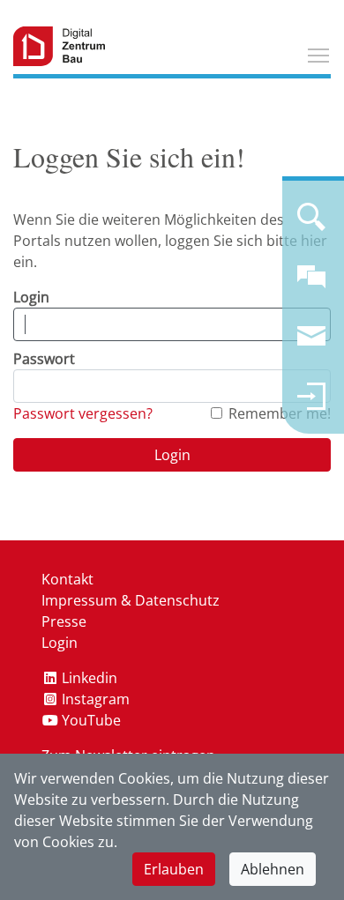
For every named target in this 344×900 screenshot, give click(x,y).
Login (31, 297)
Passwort (44, 358)
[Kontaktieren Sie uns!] (311, 284)
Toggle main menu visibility (318, 54)
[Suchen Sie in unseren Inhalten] (311, 224)
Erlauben (174, 869)
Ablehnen (272, 869)
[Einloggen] (311, 403)
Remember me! (279, 413)
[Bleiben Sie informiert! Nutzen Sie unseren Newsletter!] (311, 343)
